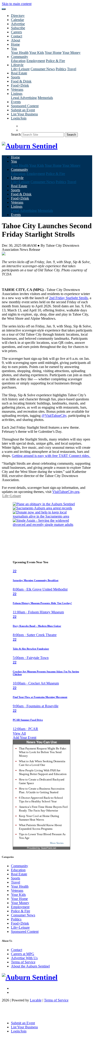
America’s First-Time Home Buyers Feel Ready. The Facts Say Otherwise (43, 808)
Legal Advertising (24, 98)
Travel (71, 69)
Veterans (17, 89)
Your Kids (36, 52)
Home (15, 44)
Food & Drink (21, 81)
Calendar (17, 20)
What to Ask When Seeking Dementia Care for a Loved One (42, 763)
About (15, 40)
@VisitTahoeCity (54, 415)
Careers (16, 32)
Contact (16, 36)
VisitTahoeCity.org (65, 492)
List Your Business (24, 114)
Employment (35, 61)
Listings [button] (16, 94)
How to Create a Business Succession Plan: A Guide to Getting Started (42, 790)
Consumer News (43, 69)
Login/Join (18, 118)
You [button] (14, 48)
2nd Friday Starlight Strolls (68, 298)
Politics (61, 69)
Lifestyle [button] (17, 65)
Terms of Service (23, 962)
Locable (36, 1000)
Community (19, 866)
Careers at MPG (22, 954)
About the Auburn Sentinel (30, 966)
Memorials (45, 98)
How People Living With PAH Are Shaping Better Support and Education (43, 772)
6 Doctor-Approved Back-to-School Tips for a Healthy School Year (41, 799)
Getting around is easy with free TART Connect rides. (51, 456)
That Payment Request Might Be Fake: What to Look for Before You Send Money (43, 752)
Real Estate (19, 73)
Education (18, 61)
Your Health (20, 52)
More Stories (56, 843)
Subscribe (18, 28)
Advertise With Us (24, 958)
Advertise (18, 24)
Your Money (71, 52)
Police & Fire (55, 61)
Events (16, 102)
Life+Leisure (20, 69)
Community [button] (19, 57)
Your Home (53, 52)
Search (16, 134)
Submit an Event (23, 110)
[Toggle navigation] (3, 9)
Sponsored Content (25, 106)
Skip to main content (16, 4)
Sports (15, 77)
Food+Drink (20, 85)
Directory (18, 16)
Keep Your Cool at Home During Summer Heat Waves (39, 817)
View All (19, 733)
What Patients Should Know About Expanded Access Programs (40, 826)
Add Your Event (24, 737)
